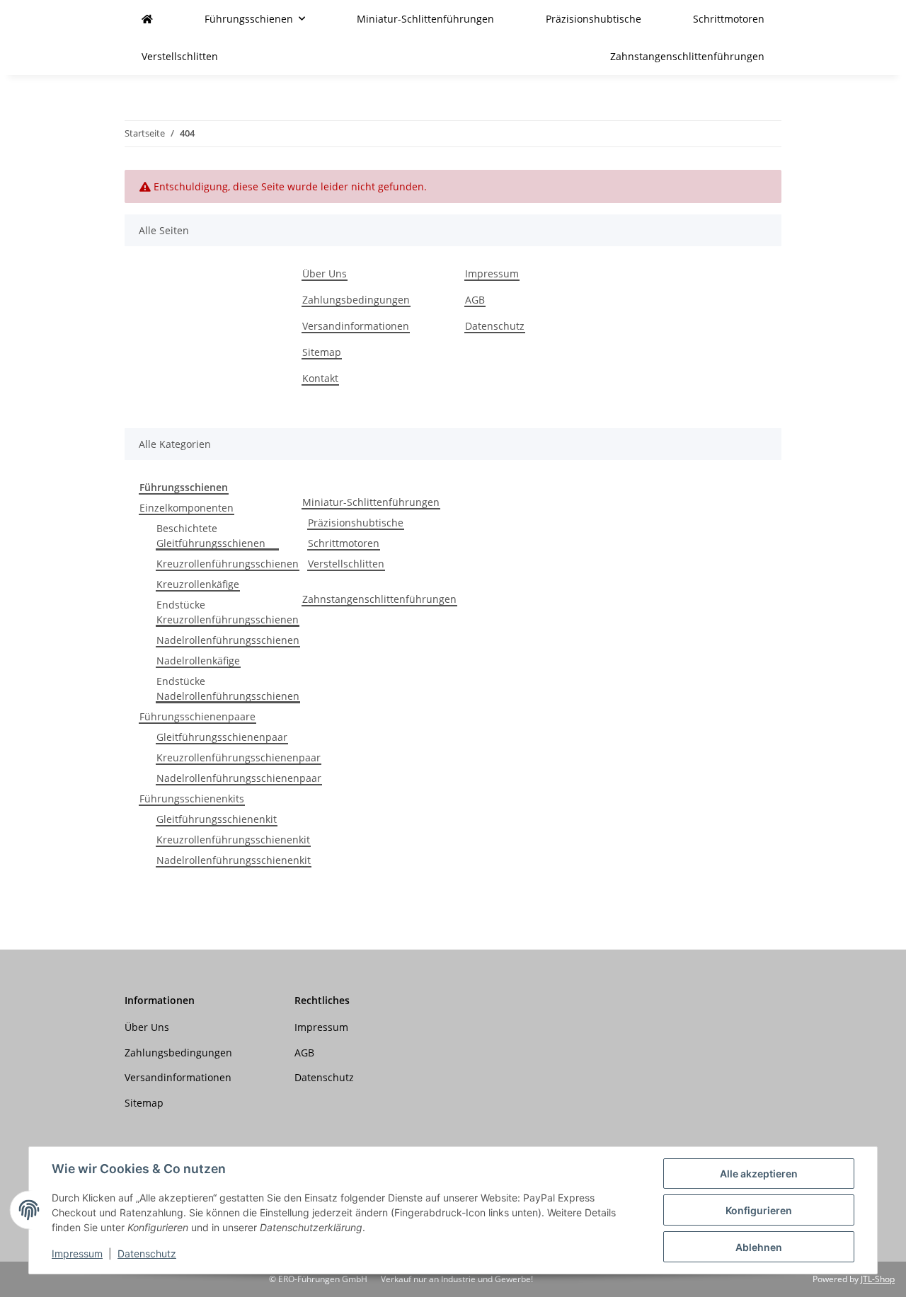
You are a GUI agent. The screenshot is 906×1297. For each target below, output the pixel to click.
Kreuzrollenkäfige (197, 584)
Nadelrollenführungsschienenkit (233, 860)
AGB (475, 299)
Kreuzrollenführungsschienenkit (233, 839)
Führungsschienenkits (191, 798)
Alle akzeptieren (759, 1174)
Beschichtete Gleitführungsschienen (210, 535)
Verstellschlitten (346, 563)
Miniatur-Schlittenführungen (371, 502)
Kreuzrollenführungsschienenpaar (238, 757)
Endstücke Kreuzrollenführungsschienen (227, 612)
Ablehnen (758, 1247)
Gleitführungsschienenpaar (221, 737)
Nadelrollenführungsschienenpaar (238, 778)
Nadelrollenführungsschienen (227, 640)
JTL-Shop (878, 1279)
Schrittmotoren (343, 543)
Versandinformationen (355, 326)
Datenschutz (146, 1253)
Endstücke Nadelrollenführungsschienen (227, 688)
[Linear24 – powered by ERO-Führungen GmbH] (147, 19)
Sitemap (321, 352)
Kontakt (320, 378)
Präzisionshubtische (355, 522)
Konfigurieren (759, 1210)
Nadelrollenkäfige (198, 660)
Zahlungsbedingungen (356, 299)
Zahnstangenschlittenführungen (379, 599)
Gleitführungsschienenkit (216, 819)
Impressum (77, 1253)
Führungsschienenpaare (197, 716)
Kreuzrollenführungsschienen (227, 563)
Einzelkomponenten (186, 507)
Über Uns (324, 273)
